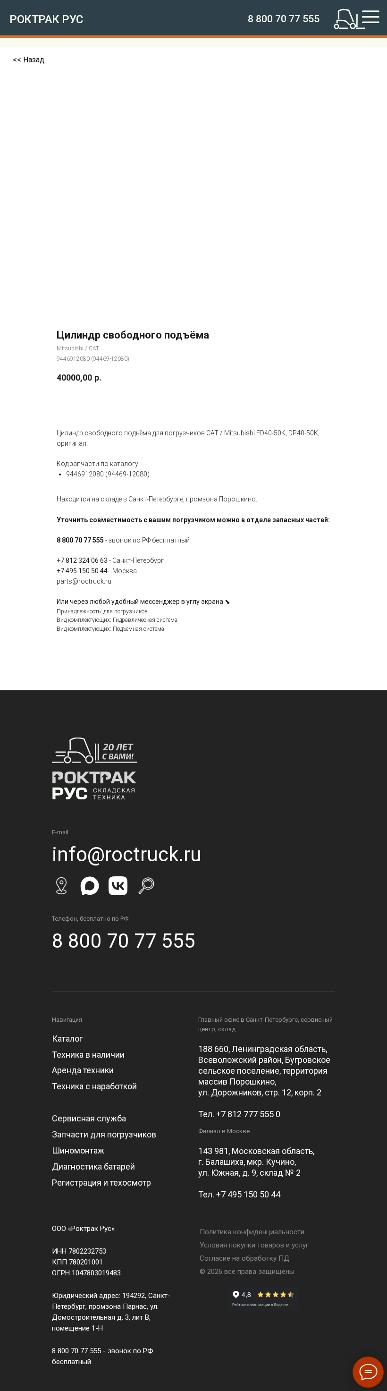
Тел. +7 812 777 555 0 (239, 1114)
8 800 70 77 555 (284, 19)
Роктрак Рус (46, 19)
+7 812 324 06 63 (82, 560)
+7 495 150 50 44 (82, 571)
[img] (359, 19)
